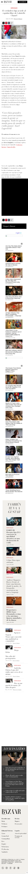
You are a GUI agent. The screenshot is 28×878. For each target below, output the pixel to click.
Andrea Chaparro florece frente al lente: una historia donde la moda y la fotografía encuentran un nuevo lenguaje (13, 586)
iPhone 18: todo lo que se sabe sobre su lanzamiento (14, 776)
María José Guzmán (17, 689)
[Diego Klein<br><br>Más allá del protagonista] (9, 647)
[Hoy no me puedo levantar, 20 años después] (9, 681)
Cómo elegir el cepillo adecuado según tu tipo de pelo (15, 791)
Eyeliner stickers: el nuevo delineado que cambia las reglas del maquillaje (15, 798)
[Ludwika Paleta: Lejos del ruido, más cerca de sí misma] (9, 665)
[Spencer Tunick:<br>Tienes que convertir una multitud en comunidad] (9, 630)
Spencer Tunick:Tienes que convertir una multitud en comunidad (14, 636)
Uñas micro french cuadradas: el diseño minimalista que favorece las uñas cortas (15, 769)
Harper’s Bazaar (18, 19)
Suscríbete (22, 2)
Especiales (14, 8)
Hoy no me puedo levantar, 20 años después (14, 685)
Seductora (19, 145)
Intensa (4, 147)
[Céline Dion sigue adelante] (14, 551)
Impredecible (11, 147)
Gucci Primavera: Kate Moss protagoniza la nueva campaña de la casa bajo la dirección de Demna (14, 784)
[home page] (8, 2)
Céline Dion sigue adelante (13, 561)
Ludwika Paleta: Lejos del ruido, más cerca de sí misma (14, 671)
